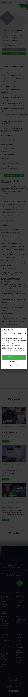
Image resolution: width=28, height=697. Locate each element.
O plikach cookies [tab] (22, 333)
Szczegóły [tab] (12, 333)
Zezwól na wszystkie (14, 356)
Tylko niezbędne (14, 365)
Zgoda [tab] (4, 333)
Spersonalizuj (13, 361)
